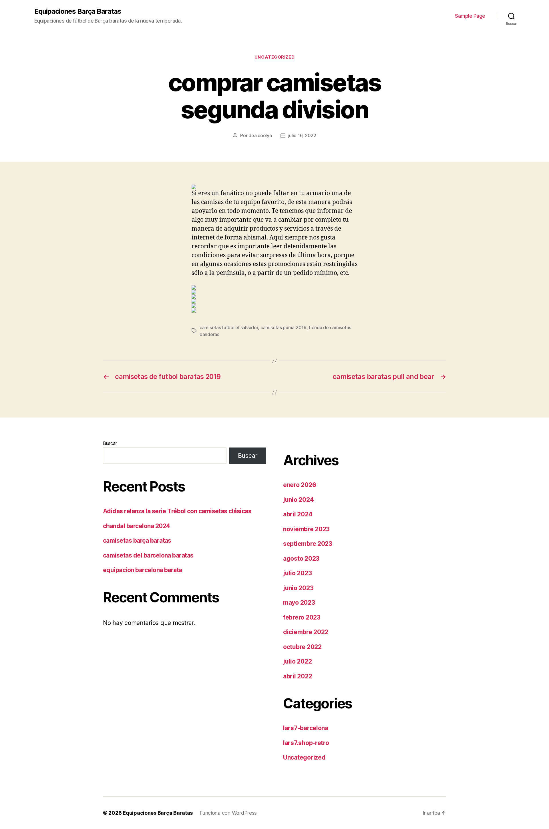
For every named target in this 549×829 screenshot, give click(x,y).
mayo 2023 (299, 602)
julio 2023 (297, 573)
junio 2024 (298, 499)
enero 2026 (299, 484)
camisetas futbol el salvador (229, 327)
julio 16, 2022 (302, 135)
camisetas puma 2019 (283, 327)
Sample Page (470, 16)
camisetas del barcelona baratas (148, 555)
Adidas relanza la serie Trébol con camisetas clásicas (177, 511)
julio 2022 (297, 661)
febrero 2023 (302, 617)
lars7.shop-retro (306, 742)
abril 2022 (297, 676)
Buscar (110, 443)
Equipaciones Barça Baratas (77, 11)
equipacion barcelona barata (142, 570)
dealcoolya (260, 135)
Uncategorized (274, 57)
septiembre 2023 (307, 543)
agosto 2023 (301, 558)
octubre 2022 (302, 646)
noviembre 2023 (306, 529)
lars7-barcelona (305, 728)
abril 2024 (297, 514)
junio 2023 (298, 588)
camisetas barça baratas (137, 540)
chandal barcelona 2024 (136, 526)
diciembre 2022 (305, 632)
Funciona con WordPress (228, 813)
